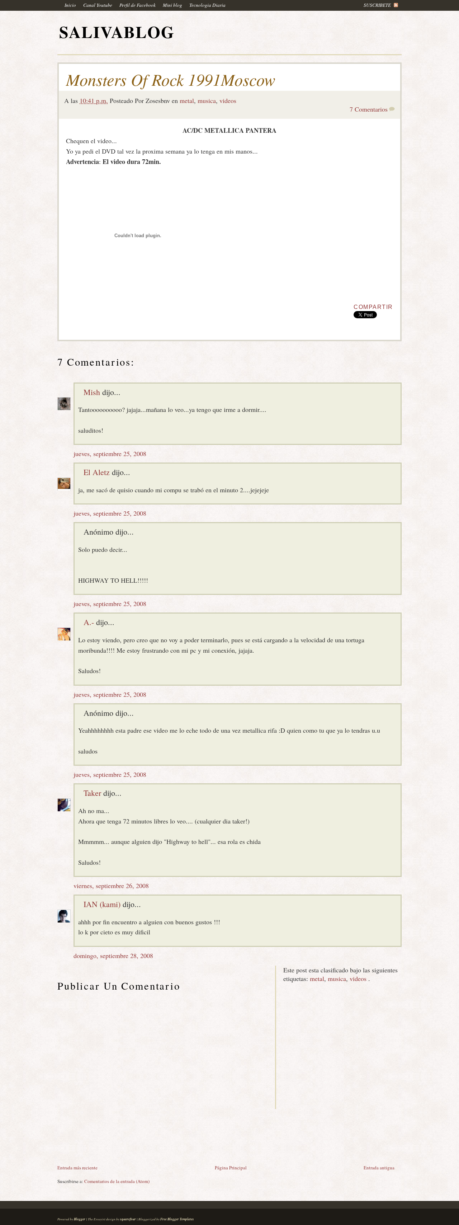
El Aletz (97, 472)
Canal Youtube (97, 5)
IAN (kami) (102, 904)
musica (207, 100)
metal (187, 100)
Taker (92, 793)
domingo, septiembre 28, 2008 (113, 955)
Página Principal (231, 1167)
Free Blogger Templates (177, 1219)
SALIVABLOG (117, 32)
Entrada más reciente (77, 1167)
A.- (89, 622)
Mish (92, 392)
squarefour (128, 1219)
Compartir (373, 307)
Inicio (70, 5)
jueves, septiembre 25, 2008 (110, 453)
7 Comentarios (369, 109)
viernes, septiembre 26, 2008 (111, 885)
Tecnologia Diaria (207, 5)
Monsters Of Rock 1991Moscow (170, 79)
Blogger (79, 1219)
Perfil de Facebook (137, 5)
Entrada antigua (379, 1167)
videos (227, 100)
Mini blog (172, 5)
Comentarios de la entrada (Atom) (117, 1181)
